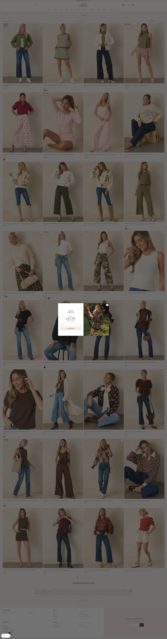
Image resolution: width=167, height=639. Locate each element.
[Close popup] (9, 633)
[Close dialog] (107, 305)
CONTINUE (70, 328)
